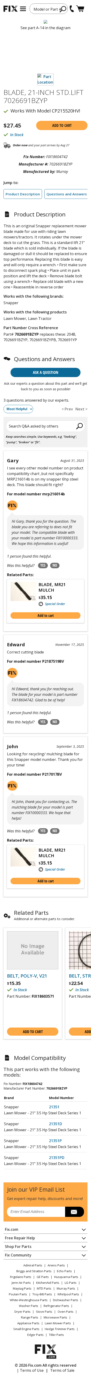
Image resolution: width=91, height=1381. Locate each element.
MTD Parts (44, 1288)
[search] (63, 9)
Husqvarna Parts (66, 1277)
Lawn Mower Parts (58, 1323)
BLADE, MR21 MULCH (52, 587)
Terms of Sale (62, 1370)
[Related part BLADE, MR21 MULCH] (24, 594)
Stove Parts (44, 1311)
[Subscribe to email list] (74, 1212)
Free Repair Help (20, 1237)
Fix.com (11, 1229)
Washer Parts (28, 1306)
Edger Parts (35, 1335)
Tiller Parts (56, 1335)
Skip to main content (45, 12)
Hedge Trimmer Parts (60, 1329)
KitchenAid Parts (47, 1283)
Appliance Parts (28, 1323)
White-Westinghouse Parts (29, 1300)
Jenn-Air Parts (21, 1283)
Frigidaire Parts (20, 1277)
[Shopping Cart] (80, 8)
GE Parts (43, 1277)
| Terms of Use (30, 1370)
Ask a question (45, 372)
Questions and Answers (66, 194)
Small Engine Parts (26, 1329)
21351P (55, 1140)
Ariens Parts (56, 1265)
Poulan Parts (18, 1294)
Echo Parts (64, 1271)
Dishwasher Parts (65, 1300)
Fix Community (18, 1255)
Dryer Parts (22, 1311)
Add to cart (62, 125)
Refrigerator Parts (56, 1306)
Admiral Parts (32, 1265)
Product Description (23, 194)
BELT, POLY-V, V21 (27, 976)
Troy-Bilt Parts (42, 1294)
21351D (55, 1123)
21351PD (56, 1157)
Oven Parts (66, 1311)
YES (43, 565)
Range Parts (29, 1317)
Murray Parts (66, 1288)
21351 (54, 1106)
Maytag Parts (22, 1288)
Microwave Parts (55, 1317)
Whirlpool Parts (68, 1294)
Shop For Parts (18, 1246)
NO (54, 565)
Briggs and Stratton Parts (34, 1271)
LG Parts (71, 1283)
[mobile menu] (23, 9)
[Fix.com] (11, 9)
